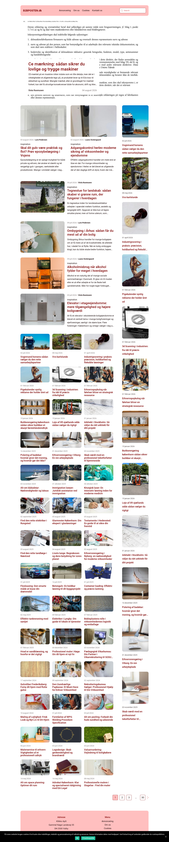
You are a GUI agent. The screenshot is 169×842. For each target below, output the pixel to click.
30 (142, 797)
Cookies (86, 10)
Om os (76, 10)
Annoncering (65, 10)
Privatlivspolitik (88, 838)
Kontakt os (97, 10)
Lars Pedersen (41, 140)
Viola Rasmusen (36, 90)
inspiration (25, 144)
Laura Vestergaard (93, 140)
